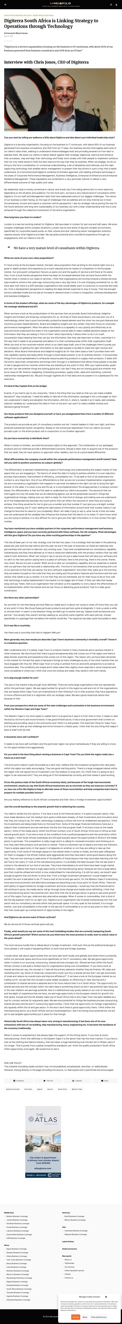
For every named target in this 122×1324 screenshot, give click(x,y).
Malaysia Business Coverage (76, 1234)
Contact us (69, 1278)
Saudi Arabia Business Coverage (19, 1234)
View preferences (98, 1317)
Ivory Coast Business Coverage (19, 1260)
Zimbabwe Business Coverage (18, 1300)
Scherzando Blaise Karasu (16, 33)
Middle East (9, 1213)
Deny (85, 1317)
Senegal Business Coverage (17, 1285)
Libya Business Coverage (16, 1267)
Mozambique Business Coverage (19, 1278)
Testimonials (69, 1263)
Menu (5, 5)
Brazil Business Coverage (74, 1216)
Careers (68, 1274)
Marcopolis (66, 1256)
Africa (6, 1245)
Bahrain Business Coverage (17, 1216)
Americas (66, 1213)
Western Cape (77, 1089)
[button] (106, 1297)
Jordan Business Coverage (17, 1220)
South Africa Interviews (43, 15)
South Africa (62, 1089)
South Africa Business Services (17, 15)
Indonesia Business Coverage (76, 1231)
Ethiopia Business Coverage (17, 1253)
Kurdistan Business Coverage (18, 1223)
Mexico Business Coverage (75, 1220)
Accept (76, 1317)
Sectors (50, 1089)
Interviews (28, 1089)
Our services (69, 1267)
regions (40, 1089)
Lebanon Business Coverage (18, 1231)
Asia (64, 1227)
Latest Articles (68, 1241)
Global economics (69, 1249)
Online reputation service (74, 1270)
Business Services (13, 1089)
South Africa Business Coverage (19, 1289)
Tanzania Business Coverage (18, 1292)
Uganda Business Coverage (17, 1296)
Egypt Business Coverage (17, 1249)
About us (68, 1260)
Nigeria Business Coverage (17, 1282)
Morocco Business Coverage (18, 1274)
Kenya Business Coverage (17, 1263)
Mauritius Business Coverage (18, 1271)
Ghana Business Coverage (17, 1256)
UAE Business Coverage (16, 1238)
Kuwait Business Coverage (17, 1227)
